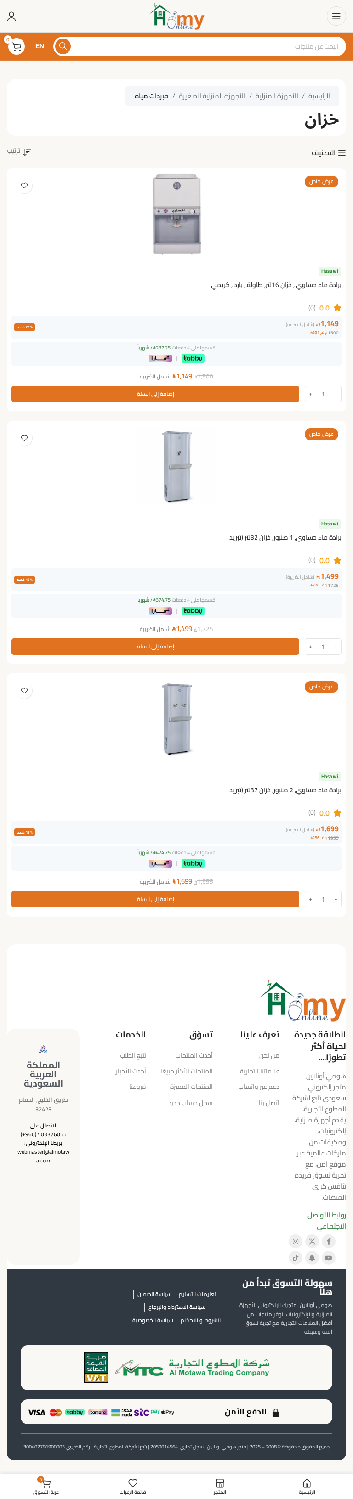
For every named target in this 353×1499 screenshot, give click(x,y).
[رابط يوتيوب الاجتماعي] (329, 1258)
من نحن (269, 1055)
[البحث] (63, 46)
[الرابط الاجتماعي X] (312, 1241)
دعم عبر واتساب (259, 1087)
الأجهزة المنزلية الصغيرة (212, 95)
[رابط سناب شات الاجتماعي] (312, 1258)
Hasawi (329, 271)
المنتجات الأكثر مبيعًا (186, 1071)
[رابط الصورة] (302, 999)
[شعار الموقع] (176, 15)
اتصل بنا (269, 1103)
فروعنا (137, 1087)
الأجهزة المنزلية (277, 95)
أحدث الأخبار (131, 1071)
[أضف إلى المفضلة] (24, 185)
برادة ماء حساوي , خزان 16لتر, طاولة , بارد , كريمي (276, 285)
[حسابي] (11, 16)
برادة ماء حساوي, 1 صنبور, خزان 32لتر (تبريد (285, 537)
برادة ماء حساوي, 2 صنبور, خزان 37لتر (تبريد (285, 790)
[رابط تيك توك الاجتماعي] (295, 1258)
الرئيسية (319, 95)
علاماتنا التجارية (259, 1071)
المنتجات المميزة (191, 1087)
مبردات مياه (152, 95)
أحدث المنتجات (194, 1055)
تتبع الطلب (133, 1055)
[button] (155, 394)
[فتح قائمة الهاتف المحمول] (336, 16)
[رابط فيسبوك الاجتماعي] (329, 1241)
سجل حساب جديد (190, 1103)
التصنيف (324, 153)
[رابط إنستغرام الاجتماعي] (295, 1241)
